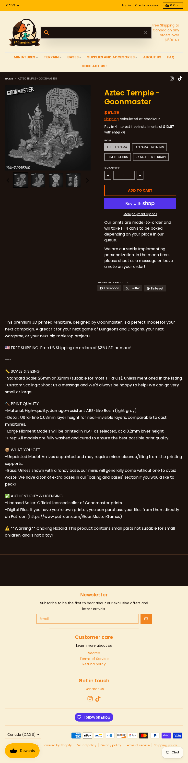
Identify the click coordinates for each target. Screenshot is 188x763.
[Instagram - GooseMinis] (171, 78)
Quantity (112, 168)
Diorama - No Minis (149, 147)
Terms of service (137, 745)
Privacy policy (111, 745)
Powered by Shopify (57, 745)
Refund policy (86, 745)
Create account (147, 5)
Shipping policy (165, 745)
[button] (20, 180)
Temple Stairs (117, 157)
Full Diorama (117, 147)
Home (9, 78)
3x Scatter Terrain (151, 157)
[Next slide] (87, 180)
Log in (126, 5)
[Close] (146, 33)
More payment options (140, 214)
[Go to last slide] (8, 180)
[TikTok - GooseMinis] (180, 78)
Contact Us (94, 688)
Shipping (111, 119)
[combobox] (96, 33)
